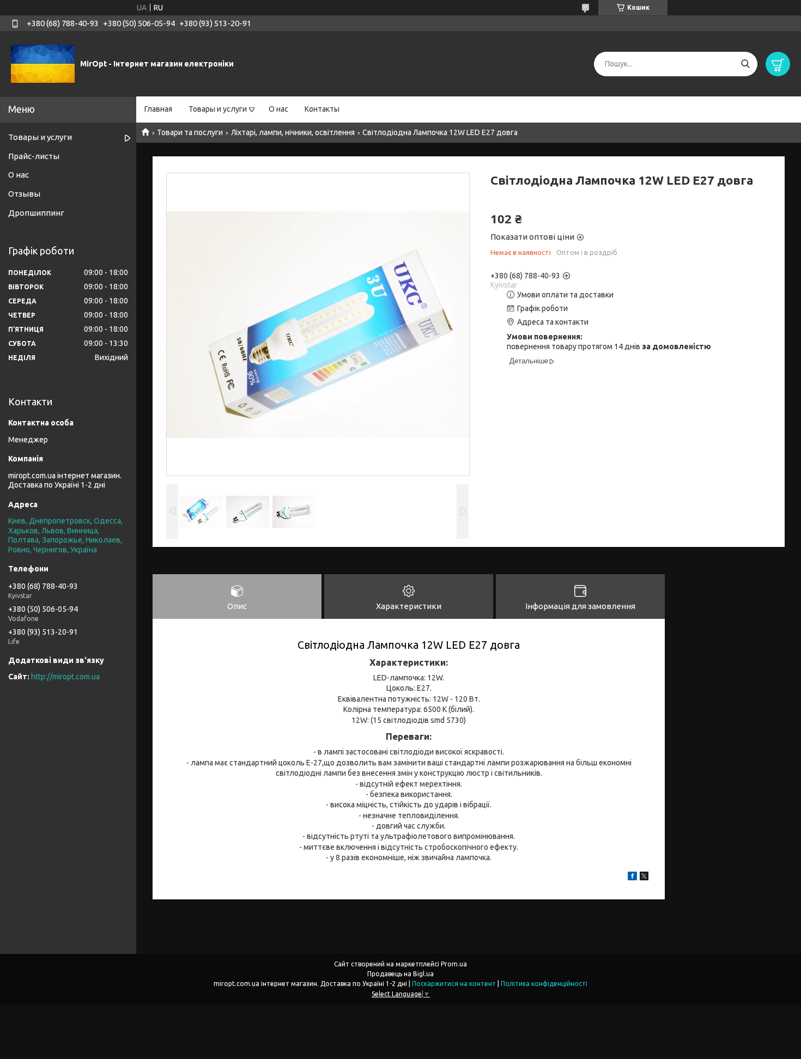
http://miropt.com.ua (65, 676)
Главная (158, 109)
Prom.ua (454, 963)
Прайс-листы (33, 156)
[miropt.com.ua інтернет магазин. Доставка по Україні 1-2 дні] (43, 63)
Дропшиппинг (36, 212)
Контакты (322, 109)
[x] (644, 877)
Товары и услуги (218, 109)
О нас (278, 109)
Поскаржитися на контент (454, 983)
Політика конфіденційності (544, 983)
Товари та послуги (190, 132)
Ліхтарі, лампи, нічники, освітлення (293, 132)
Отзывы (24, 193)
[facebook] (632, 877)
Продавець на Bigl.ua (400, 973)
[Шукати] (745, 64)
